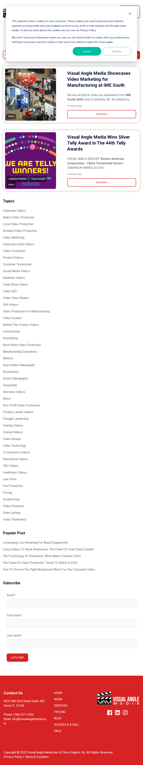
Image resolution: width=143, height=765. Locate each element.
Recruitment (11, 372)
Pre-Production (13, 486)
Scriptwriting (11, 499)
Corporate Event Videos (18, 244)
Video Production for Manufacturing (26, 311)
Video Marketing (13, 237)
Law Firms (10, 479)
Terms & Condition (37, 757)
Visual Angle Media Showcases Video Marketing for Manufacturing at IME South (99, 79)
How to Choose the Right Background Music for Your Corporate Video (49, 569)
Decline (117, 51)
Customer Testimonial (17, 264)
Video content (12, 318)
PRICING (60, 712)
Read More (101, 114)
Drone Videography (15, 378)
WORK (58, 699)
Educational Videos (15, 459)
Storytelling (10, 338)
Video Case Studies (16, 298)
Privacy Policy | (14, 757)
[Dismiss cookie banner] (130, 14)
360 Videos (10, 304)
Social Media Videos (16, 271)
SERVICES (61, 705)
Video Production (14, 251)
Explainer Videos (14, 278)
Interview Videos (14, 392)
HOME (58, 693)
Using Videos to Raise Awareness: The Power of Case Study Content (48, 549)
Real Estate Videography (19, 365)
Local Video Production (18, 224)
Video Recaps (12, 439)
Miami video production (18, 217)
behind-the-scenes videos (21, 325)
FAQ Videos (10, 466)
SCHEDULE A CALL (66, 724)
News (7, 398)
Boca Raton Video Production (22, 345)
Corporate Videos (14, 210)
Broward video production (20, 231)
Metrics (8, 358)
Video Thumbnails (14, 519)
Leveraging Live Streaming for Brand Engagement (35, 542)
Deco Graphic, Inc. (74, 752)
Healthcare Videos (15, 472)
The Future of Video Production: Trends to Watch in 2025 (40, 563)
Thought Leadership (16, 419)
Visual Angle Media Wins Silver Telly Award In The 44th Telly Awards (98, 143)
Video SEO (10, 291)
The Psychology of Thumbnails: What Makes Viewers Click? (42, 556)
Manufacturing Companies (20, 351)
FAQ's (57, 731)
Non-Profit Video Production (21, 405)
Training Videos (13, 425)
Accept (87, 51)
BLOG (57, 718)
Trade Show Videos (15, 284)
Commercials (11, 331)
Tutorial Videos (13, 432)
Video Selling (11, 513)
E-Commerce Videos (16, 452)
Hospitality (10, 385)
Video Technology (14, 445)
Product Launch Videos (18, 412)
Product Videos (13, 257)
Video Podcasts (13, 506)
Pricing (7, 492)
